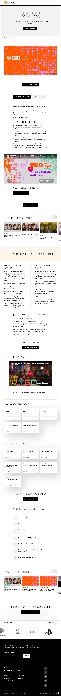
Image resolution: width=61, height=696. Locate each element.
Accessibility (7, 693)
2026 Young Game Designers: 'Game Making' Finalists (48, 578)
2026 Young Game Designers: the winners (12, 224)
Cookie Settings (23, 693)
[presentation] (51, 217)
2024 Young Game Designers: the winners (48, 224)
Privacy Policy (15, 693)
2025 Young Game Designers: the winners (30, 224)
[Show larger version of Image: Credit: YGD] (30, 60)
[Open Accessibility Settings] (58, 693)
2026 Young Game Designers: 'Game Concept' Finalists (30, 578)
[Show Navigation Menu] (58, 2)
